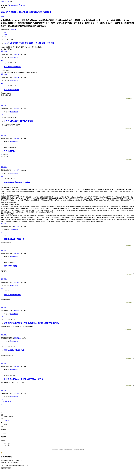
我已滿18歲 (3, 468)
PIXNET (56, 449)
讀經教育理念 (14, 57)
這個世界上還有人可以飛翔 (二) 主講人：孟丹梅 (23, 379)
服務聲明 (82, 449)
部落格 (6, 34)
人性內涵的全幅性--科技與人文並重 (18, 121)
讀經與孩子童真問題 (12, 295)
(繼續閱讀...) (4, 51)
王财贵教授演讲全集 (12, 67)
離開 (9, 468)
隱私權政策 (76, 449)
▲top (2, 60)
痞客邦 (16, 54)
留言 (19, 54)
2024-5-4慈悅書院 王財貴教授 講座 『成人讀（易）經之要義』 (30, 43)
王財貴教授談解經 (11, 90)
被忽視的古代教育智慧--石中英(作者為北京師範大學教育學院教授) (31, 323)
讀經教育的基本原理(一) (14, 239)
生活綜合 (13, 29)
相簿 (5, 32)
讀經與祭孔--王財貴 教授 (14, 350)
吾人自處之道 (9, 151)
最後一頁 (8, 401)
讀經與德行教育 (10, 266)
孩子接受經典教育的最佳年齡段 (17, 182)
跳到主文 (3, 16)
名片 (5, 36)
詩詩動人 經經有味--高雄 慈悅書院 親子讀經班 (26, 12)
